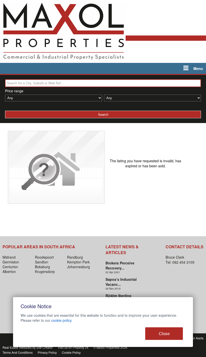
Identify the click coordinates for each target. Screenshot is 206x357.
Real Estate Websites (17, 347)
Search (103, 114)
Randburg (75, 257)
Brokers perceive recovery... (120, 265)
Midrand (9, 257)
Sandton (41, 261)
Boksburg (42, 266)
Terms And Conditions (18, 352)
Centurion (10, 266)
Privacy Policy (47, 352)
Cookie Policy (71, 352)
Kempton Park (78, 261)
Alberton (9, 271)
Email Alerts (195, 338)
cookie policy (61, 320)
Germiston (11, 261)
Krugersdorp (45, 271)
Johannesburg (78, 266)
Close (164, 333)
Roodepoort (44, 257)
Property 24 (80, 347)
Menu (198, 68)
